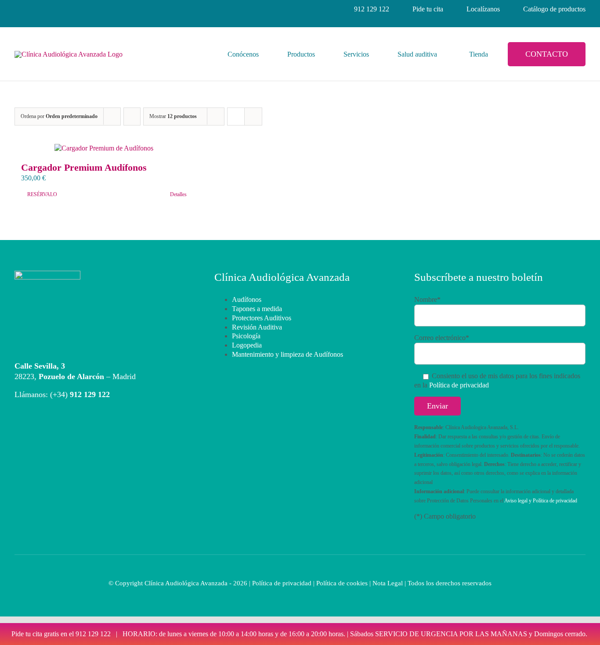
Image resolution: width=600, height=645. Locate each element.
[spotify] (112, 9)
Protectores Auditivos (261, 318)
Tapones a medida (257, 308)
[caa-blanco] (47, 274)
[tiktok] (97, 9)
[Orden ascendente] (132, 116)
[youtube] (81, 9)
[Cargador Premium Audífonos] (103, 148)
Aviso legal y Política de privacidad (540, 501)
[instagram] (33, 9)
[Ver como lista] (253, 116)
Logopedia (247, 345)
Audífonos (246, 299)
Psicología (246, 336)
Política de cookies (342, 583)
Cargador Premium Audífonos (84, 167)
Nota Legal (387, 583)
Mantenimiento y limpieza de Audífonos (287, 354)
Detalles (178, 194)
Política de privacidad (459, 385)
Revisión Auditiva (257, 327)
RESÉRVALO (42, 194)
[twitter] (65, 9)
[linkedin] (49, 9)
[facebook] (18, 9)
